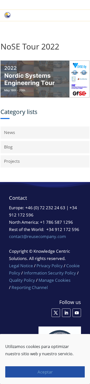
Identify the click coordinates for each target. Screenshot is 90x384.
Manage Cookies (54, 280)
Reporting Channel (30, 287)
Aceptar (45, 372)
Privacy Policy (49, 265)
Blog (8, 147)
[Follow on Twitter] (56, 312)
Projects (12, 161)
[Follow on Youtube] (76, 312)
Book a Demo (33, 5)
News (9, 132)
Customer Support (68, 5)
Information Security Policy (50, 273)
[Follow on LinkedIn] (66, 312)
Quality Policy (22, 280)
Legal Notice (21, 265)
